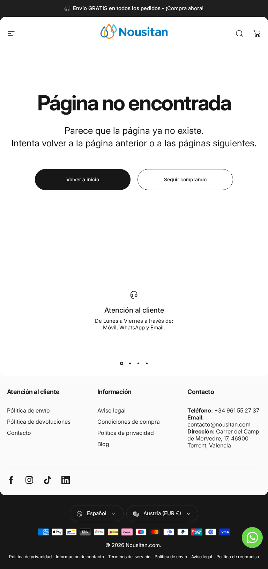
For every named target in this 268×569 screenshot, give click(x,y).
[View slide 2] (130, 363)
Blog (103, 443)
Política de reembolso (237, 556)
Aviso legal (111, 410)
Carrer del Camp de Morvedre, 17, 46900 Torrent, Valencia (223, 438)
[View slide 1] (121, 363)
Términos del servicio (129, 556)
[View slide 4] (146, 363)
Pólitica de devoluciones (38, 421)
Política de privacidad (125, 432)
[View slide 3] (138, 363)
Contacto (19, 432)
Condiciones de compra (128, 421)
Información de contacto (80, 556)
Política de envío (171, 556)
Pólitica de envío (28, 410)
